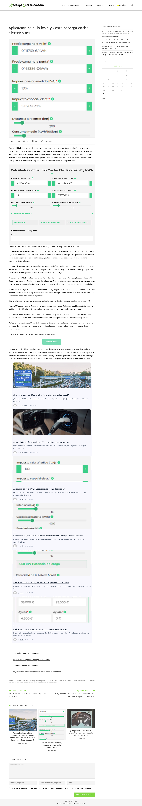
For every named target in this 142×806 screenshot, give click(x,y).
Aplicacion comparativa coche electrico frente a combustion (51, 609)
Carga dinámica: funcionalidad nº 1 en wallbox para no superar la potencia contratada (51, 422)
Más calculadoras (52, 342)
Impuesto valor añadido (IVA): (24, 190)
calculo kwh (76, 680)
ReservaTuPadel (79, 804)
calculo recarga (14, 682)
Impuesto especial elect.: (63, 190)
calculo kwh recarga (88, 680)
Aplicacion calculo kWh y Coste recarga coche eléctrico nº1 (51, 469)
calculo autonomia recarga (32, 680)
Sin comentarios (49, 141)
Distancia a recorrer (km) (21, 203)
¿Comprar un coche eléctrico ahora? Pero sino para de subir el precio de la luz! (81, 732)
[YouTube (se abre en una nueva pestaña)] (132, 5)
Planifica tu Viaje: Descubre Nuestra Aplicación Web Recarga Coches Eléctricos (51, 516)
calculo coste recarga (64, 680)
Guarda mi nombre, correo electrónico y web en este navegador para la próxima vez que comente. (51, 788)
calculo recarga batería (27, 682)
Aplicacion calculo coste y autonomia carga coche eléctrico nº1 (51, 563)
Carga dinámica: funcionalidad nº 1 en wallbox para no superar (41, 442)
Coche (36, 141)
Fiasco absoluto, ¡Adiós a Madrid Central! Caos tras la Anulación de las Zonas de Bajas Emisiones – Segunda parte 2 (51, 375)
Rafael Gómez (24, 405)
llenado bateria (52, 682)
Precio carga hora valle (21, 178)
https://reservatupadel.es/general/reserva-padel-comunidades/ (37, 671)
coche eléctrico (41, 682)
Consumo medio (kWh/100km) (65, 203)
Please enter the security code (24, 231)
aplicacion (18, 680)
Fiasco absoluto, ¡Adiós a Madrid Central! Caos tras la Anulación (41, 395)
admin (13, 141)
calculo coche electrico (49, 680)
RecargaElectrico (64, 804)
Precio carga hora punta (63, 178)
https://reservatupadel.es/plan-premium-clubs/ (31, 659)
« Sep (103, 98)
